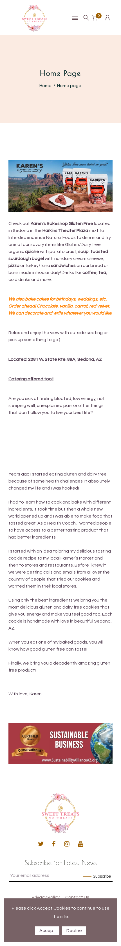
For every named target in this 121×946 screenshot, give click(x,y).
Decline (74, 930)
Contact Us (77, 897)
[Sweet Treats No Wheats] (35, 18)
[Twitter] (41, 844)
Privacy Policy (46, 897)
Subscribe (102, 876)
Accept (47, 930)
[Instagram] (67, 844)
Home (45, 85)
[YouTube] (80, 844)
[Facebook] (54, 844)
